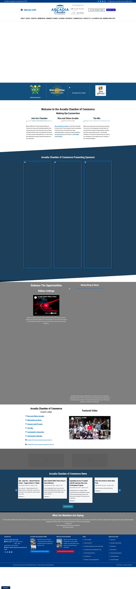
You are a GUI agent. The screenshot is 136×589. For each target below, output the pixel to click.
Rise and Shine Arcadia (68, 118)
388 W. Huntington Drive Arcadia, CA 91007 (16, 1)
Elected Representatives (116, 553)
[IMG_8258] (39, 121)
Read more (21, 496)
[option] (68, 524)
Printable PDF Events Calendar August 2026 (39, 440)
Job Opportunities (114, 556)
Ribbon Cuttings (46, 290)
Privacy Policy (119, 564)
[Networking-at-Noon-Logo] (79, 87)
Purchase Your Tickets (79, 93)
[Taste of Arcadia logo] (100, 90)
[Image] (46, 460)
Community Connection (35, 432)
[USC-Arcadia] (98, 215)
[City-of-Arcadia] (68, 215)
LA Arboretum (87, 556)
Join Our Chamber (39, 118)
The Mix (96, 118)
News (28, 485)
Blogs (20, 485)
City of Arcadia (87, 539)
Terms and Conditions (127, 564)
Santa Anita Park (88, 543)
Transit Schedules (114, 559)
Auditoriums (113, 546)
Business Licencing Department (91, 559)
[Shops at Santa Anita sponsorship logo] (37, 215)
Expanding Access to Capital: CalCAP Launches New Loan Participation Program (53, 483)
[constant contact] (89, 341)
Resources (112, 539)
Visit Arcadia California (89, 553)
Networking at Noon (34, 420)
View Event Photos (35, 97)
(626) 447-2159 (30, 10)
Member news (24, 485)
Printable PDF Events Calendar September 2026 (40, 444)
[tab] (65, 530)
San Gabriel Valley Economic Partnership (93, 546)
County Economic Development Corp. (93, 549)
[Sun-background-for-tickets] (57, 90)
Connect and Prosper (35, 424)
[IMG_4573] (96, 121)
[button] (16, 490)
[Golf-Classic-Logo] (35, 89)
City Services (113, 549)
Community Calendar (34, 436)
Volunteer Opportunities (115, 543)
